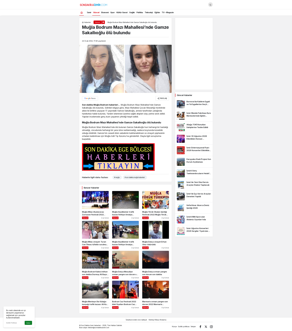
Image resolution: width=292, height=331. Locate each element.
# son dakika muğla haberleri (135, 177)
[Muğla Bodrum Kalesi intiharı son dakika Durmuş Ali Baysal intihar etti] (95, 265)
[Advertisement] (194, 54)
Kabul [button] (28, 323)
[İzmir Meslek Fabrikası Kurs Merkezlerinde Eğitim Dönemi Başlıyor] (194, 115)
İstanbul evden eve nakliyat (136, 320)
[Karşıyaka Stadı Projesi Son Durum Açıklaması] (194, 161)
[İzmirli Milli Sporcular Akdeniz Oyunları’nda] (194, 219)
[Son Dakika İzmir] (93, 4)
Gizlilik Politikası (11, 323)
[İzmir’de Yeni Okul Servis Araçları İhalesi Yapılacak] (194, 185)
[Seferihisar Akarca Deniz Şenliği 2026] (194, 208)
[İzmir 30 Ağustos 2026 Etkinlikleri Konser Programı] (194, 138)
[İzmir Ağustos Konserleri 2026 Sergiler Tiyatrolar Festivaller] (194, 231)
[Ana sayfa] (81, 12)
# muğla (117, 177)
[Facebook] (200, 326)
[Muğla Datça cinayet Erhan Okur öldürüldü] (155, 235)
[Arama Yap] (210, 4)
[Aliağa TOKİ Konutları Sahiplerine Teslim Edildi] (194, 127)
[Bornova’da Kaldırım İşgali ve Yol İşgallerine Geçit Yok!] (194, 104)
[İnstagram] (211, 326)
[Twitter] (206, 326)
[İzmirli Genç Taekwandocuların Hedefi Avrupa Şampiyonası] (194, 173)
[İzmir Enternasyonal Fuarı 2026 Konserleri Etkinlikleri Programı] (194, 150)
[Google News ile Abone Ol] (90, 98)
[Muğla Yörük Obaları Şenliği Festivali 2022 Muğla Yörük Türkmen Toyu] (155, 205)
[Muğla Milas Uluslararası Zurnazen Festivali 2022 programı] (95, 205)
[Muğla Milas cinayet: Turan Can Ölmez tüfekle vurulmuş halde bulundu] (95, 235)
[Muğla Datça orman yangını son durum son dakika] (155, 265)
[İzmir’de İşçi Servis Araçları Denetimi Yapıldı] (194, 196)
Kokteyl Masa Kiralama (157, 320)
